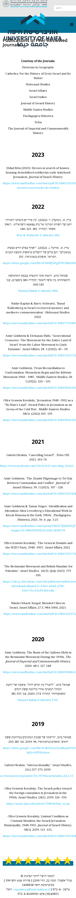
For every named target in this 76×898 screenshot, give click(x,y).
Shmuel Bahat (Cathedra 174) (38, 700)
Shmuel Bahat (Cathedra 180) (38, 291)
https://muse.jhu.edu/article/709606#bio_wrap (38, 804)
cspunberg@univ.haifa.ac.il (31, 889)
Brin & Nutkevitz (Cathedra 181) (38, 235)
